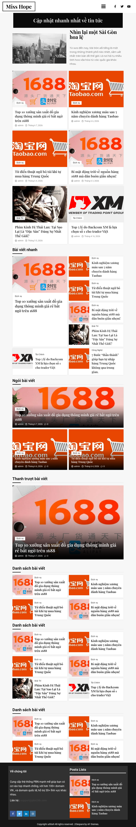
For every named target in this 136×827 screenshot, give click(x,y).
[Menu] (71, 6)
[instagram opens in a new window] (33, 814)
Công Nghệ (97, 350)
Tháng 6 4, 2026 (35, 181)
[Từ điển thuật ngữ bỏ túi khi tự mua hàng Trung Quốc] (39, 149)
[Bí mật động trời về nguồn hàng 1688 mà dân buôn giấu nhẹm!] (96, 149)
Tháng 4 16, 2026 (92, 236)
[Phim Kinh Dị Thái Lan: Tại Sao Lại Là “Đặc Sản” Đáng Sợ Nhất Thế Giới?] (39, 204)
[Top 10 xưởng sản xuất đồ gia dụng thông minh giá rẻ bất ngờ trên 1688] (39, 89)
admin (21, 125)
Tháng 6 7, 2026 (35, 125)
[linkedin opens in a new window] (26, 814)
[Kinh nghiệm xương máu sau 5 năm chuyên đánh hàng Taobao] (96, 89)
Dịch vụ (20, 103)
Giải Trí (20, 218)
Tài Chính (77, 218)
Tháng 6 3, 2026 (91, 181)
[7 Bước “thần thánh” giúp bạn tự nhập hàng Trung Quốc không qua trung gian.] (79, 358)
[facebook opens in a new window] (13, 814)
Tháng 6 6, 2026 (91, 121)
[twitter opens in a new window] (19, 814)
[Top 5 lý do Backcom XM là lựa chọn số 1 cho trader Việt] (96, 204)
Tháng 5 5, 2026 (35, 241)
